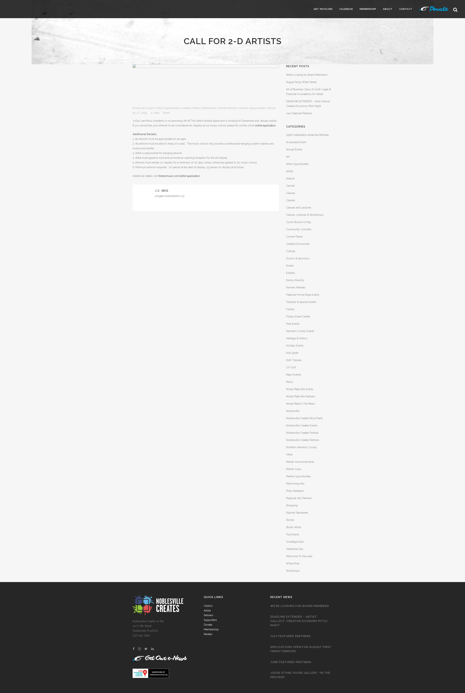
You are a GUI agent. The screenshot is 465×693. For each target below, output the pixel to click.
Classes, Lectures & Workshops (305, 214)
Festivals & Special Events (301, 302)
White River (293, 563)
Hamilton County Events (300, 331)
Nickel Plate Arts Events (299, 389)
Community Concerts (298, 229)
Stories (271, 108)
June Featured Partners (290, 662)
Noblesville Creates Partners (220, 108)
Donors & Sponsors (297, 258)
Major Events (293, 374)
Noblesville (292, 411)
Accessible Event (296, 142)
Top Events (292, 534)
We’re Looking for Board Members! (306, 74)
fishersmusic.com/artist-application (179, 176)
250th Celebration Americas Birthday (307, 134)
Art (287, 156)
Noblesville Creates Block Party (304, 418)
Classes (290, 193)
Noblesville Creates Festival (302, 432)
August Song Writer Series (301, 82)
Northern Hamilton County (301, 447)
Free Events (293, 323)
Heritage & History (297, 338)
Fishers (197, 108)
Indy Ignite (292, 352)
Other (289, 454)
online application (265, 125)
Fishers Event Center (298, 316)
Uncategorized (295, 541)
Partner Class (293, 469)
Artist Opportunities (169, 108)
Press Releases (295, 490)
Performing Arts (295, 483)
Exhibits (186, 108)
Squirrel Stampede (297, 512)
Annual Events (294, 149)
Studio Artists (293, 527)
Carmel (290, 185)
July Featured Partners (299, 113)
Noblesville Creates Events (301, 425)
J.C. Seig (141, 112)
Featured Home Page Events (302, 294)
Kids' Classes (294, 360)
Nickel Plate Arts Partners (300, 396)
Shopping (292, 505)
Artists (289, 171)
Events (290, 265)
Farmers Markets (295, 287)
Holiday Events (295, 345)
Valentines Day (294, 549)
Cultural (290, 251)
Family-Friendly (295, 280)
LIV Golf (291, 367)
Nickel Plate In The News (300, 403)
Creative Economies (298, 243)
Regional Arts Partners (299, 498)
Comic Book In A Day (298, 222)
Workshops (293, 570)
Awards (290, 178)
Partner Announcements (300, 461)
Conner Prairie (294, 236)
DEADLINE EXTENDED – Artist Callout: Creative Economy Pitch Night (298, 621)
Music (289, 381)
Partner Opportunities (252, 108)
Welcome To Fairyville (299, 556)
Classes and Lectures (298, 207)
